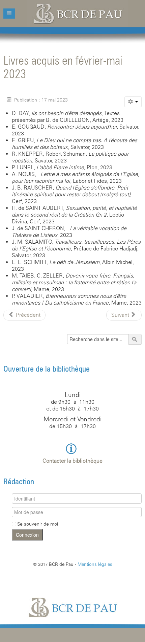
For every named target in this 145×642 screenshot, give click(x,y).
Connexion (27, 534)
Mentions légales (95, 564)
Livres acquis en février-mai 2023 (62, 67)
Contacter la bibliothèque (72, 461)
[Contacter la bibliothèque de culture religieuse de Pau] (73, 448)
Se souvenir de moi (37, 524)
